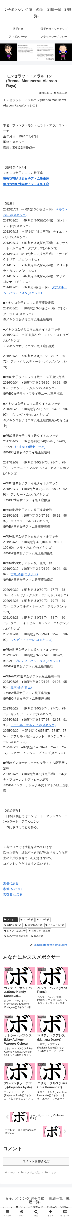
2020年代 (44, 919)
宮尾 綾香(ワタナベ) (24, 574)
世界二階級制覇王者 (17, 936)
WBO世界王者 (35, 925)
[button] (64, 755)
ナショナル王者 (56, 925)
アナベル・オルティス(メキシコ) (33, 725)
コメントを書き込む (36, 1161)
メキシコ (12, 919)
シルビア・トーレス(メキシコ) (31, 639)
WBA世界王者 (14, 925)
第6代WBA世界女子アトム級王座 (26, 178)
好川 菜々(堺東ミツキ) (30, 447)
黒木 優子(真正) (21, 687)
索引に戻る (10, 883)
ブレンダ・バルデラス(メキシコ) (37, 661)
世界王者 (38, 936)
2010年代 (28, 919)
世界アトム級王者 (16, 930)
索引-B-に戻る (12, 894)
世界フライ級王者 (41, 930)
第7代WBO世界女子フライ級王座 (26, 184)
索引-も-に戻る (13, 889)
